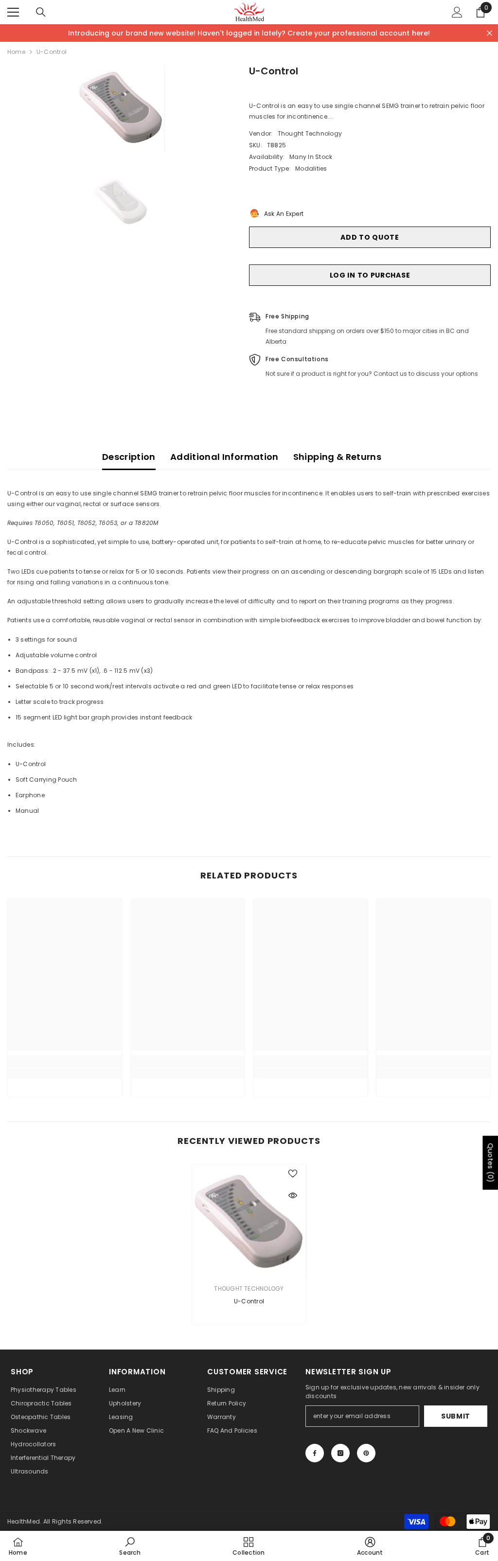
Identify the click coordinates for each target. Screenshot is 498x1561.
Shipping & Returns (337, 457)
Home (16, 52)
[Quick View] (293, 1195)
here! (421, 33)
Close (489, 33)
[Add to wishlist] (293, 1173)
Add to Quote (369, 237)
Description (129, 457)
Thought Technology (310, 133)
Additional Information (224, 457)
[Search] (41, 12)
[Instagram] (340, 1453)
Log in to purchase (370, 275)
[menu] (13, 12)
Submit (455, 1416)
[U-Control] (249, 1221)
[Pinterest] (366, 1453)
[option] (120, 107)
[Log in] (457, 12)
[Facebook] (314, 1453)
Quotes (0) (490, 1163)
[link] (65, 1073)
